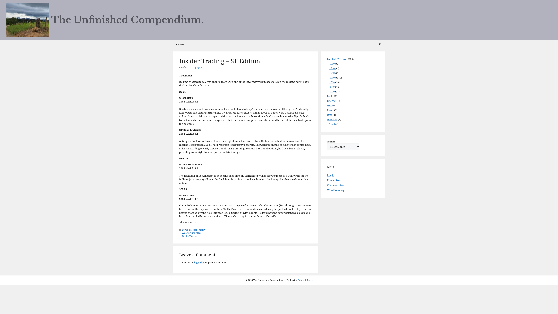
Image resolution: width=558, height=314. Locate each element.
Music (330, 110)
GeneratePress (305, 280)
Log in (330, 175)
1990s (332, 73)
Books (330, 96)
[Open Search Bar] (380, 44)
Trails (332, 124)
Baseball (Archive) (198, 229)
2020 (332, 91)
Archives (331, 141)
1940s (332, 68)
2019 (332, 87)
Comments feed (336, 185)
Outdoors (332, 119)
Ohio (329, 114)
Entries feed (334, 180)
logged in (199, 262)
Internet (331, 100)
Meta (330, 105)
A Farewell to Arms (191, 232)
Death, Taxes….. (190, 236)
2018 (332, 82)
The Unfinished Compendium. (127, 20)
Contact (180, 44)
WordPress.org (335, 190)
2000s (185, 229)
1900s (332, 63)
